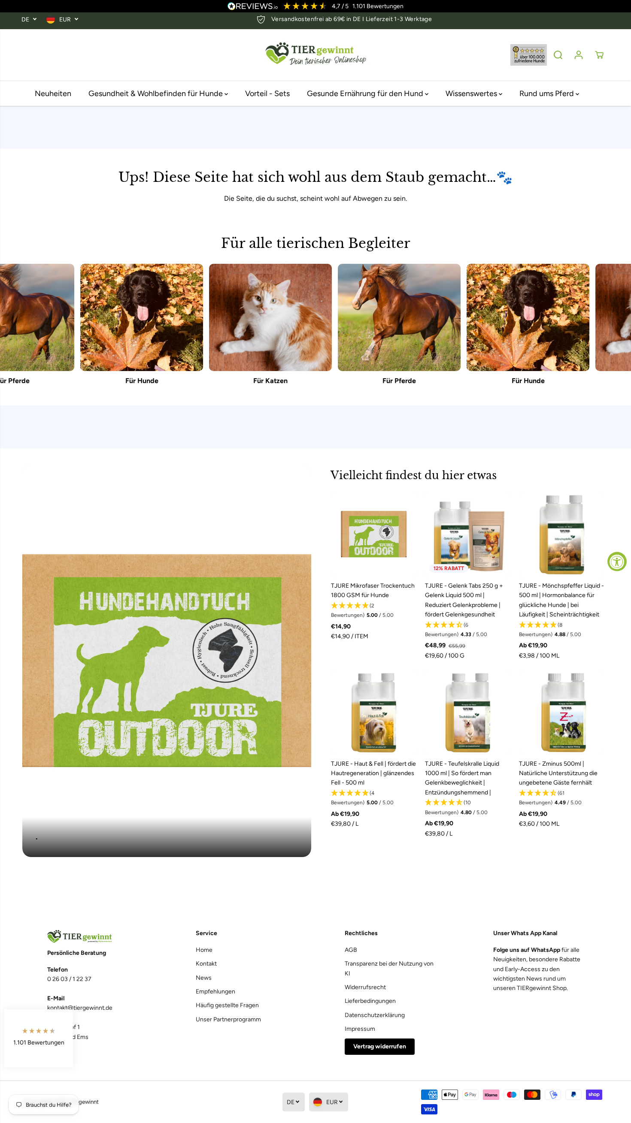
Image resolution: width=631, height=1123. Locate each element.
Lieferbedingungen (370, 1001)
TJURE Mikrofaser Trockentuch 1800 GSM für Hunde (373, 590)
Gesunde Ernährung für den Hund (366, 93)
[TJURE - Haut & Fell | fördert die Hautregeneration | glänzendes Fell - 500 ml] (373, 712)
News (204, 977)
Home (204, 950)
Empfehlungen (215, 991)
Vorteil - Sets (267, 93)
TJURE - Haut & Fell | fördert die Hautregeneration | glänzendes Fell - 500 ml (373, 773)
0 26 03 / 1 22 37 (69, 979)
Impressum (360, 1028)
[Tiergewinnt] (315, 55)
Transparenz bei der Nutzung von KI (389, 968)
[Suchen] (558, 54)
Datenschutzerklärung (375, 1015)
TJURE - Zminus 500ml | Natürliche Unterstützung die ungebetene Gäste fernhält (558, 773)
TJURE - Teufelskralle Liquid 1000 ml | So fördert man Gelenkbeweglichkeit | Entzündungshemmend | (462, 778)
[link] (92, 936)
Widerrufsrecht (365, 987)
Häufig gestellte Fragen (227, 1005)
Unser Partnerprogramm (228, 1019)
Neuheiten (53, 93)
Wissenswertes (472, 93)
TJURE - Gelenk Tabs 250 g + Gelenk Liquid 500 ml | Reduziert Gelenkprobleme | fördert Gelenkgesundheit (464, 600)
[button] (373, 611)
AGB (351, 950)
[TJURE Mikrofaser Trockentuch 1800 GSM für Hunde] (373, 534)
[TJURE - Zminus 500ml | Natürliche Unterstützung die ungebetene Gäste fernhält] (561, 712)
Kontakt (206, 963)
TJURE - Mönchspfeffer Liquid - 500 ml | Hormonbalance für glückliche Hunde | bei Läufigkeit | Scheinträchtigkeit (561, 600)
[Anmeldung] (578, 54)
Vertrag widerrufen (379, 1046)
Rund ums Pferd (547, 93)
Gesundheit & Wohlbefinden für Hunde (156, 93)
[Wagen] (599, 54)
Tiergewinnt (84, 1101)
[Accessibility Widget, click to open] (617, 561)
